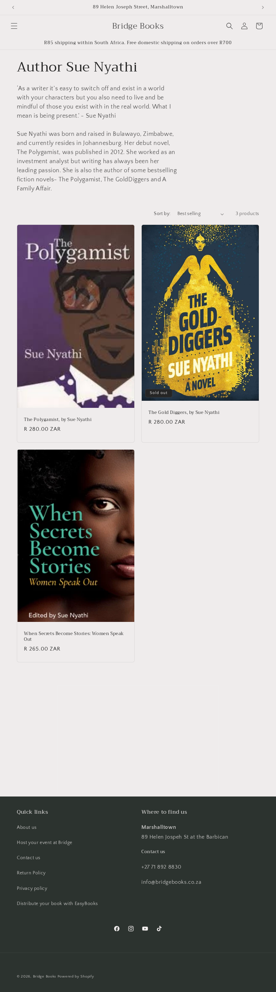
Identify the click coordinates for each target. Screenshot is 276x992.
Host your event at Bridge (44, 842)
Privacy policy (32, 888)
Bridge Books (44, 976)
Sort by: (162, 213)
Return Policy (31, 873)
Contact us (28, 858)
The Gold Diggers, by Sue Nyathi (184, 413)
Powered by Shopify (76, 976)
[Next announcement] (262, 7)
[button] (14, 26)
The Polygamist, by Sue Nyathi (58, 420)
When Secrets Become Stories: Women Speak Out (74, 637)
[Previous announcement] (13, 7)
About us (27, 827)
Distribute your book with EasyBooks (57, 903)
